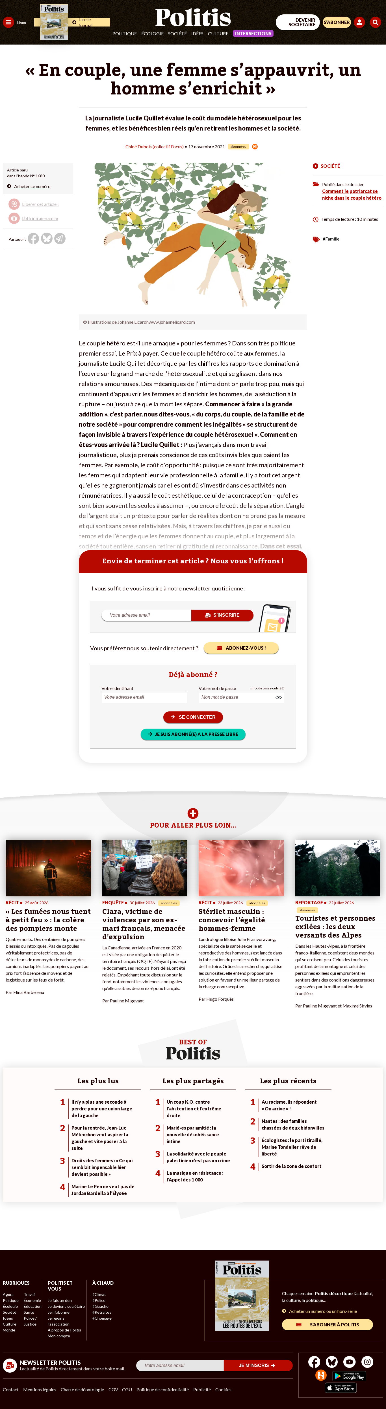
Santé (29, 1312)
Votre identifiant (117, 688)
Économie (32, 1300)
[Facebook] (314, 1362)
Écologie (152, 33)
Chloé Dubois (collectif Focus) (154, 146)
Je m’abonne (59, 1312)
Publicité (202, 1389)
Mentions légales (39, 1389)
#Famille (331, 238)
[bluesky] (332, 1362)
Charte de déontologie (82, 1389)
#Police (98, 1300)
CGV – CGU (120, 1389)
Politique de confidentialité (162, 1389)
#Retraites (101, 1312)
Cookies (223, 1389)
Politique (124, 33)
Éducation (33, 1306)
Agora (8, 1294)
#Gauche (100, 1306)
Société (177, 33)
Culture (218, 33)
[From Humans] (321, 1376)
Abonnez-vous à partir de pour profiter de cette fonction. (37, 209)
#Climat (99, 1294)
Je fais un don (60, 1300)
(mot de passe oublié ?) (267, 688)
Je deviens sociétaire (66, 1306)
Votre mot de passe (217, 688)
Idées (197, 33)
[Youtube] (349, 1362)
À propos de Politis (64, 1330)
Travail (29, 1294)
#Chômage (102, 1318)
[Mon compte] (360, 22)
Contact (11, 1389)
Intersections (253, 33)
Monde (9, 1330)
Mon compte (59, 1335)
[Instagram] (367, 1362)
